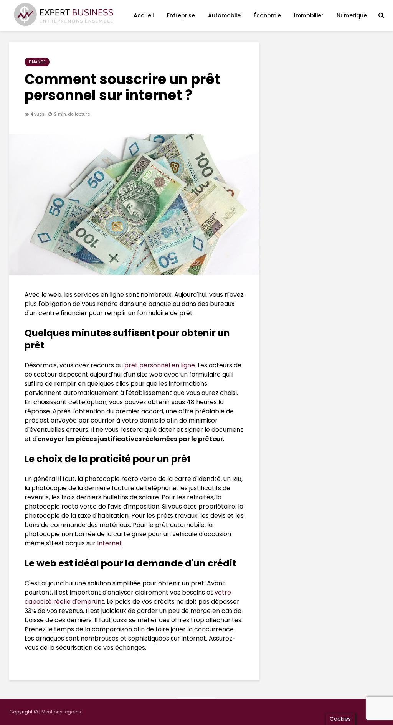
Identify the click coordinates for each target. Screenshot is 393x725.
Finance (37, 62)
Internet (109, 543)
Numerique (352, 15)
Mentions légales (61, 711)
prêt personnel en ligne (159, 365)
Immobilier (309, 15)
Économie (267, 15)
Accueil (144, 15)
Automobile (224, 15)
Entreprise (181, 15)
